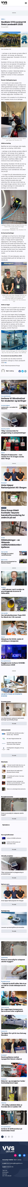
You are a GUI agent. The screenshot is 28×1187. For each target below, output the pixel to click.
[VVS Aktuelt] (4, 2)
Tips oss (4, 1170)
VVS (2, 19)
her (6, 362)
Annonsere (5, 1172)
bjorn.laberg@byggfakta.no (14, 1163)
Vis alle (14, 723)
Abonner (4, 1174)
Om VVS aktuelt (6, 1175)
